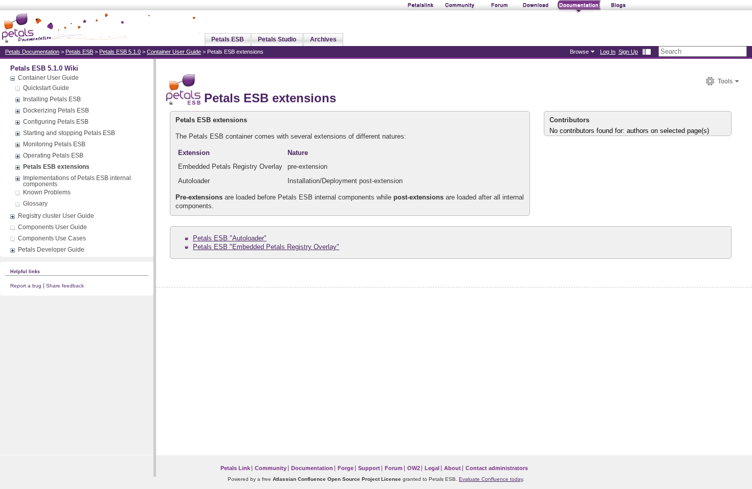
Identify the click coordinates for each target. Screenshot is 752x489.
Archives (323, 39)
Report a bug (25, 285)
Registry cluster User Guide (56, 215)
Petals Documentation (32, 52)
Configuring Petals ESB (56, 121)
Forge (345, 468)
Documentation (312, 468)
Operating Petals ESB (53, 155)
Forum (394, 468)
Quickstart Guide (46, 88)
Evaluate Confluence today (491, 479)
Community (270, 468)
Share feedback (65, 285)
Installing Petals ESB (52, 99)
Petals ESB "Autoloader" (230, 238)
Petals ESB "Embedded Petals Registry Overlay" (266, 247)
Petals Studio (277, 39)
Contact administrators (497, 468)
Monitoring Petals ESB (54, 144)
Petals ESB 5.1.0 (120, 52)
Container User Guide (174, 52)
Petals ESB (227, 39)
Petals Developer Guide (51, 249)
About (452, 468)
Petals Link (235, 468)
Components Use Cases (52, 238)
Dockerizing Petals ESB (56, 110)
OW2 (413, 468)
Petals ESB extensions (56, 166)
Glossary (35, 203)
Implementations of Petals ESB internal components (77, 181)
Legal (432, 468)
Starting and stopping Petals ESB (69, 133)
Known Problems (47, 192)
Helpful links (25, 271)
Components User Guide (52, 227)
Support (369, 468)
